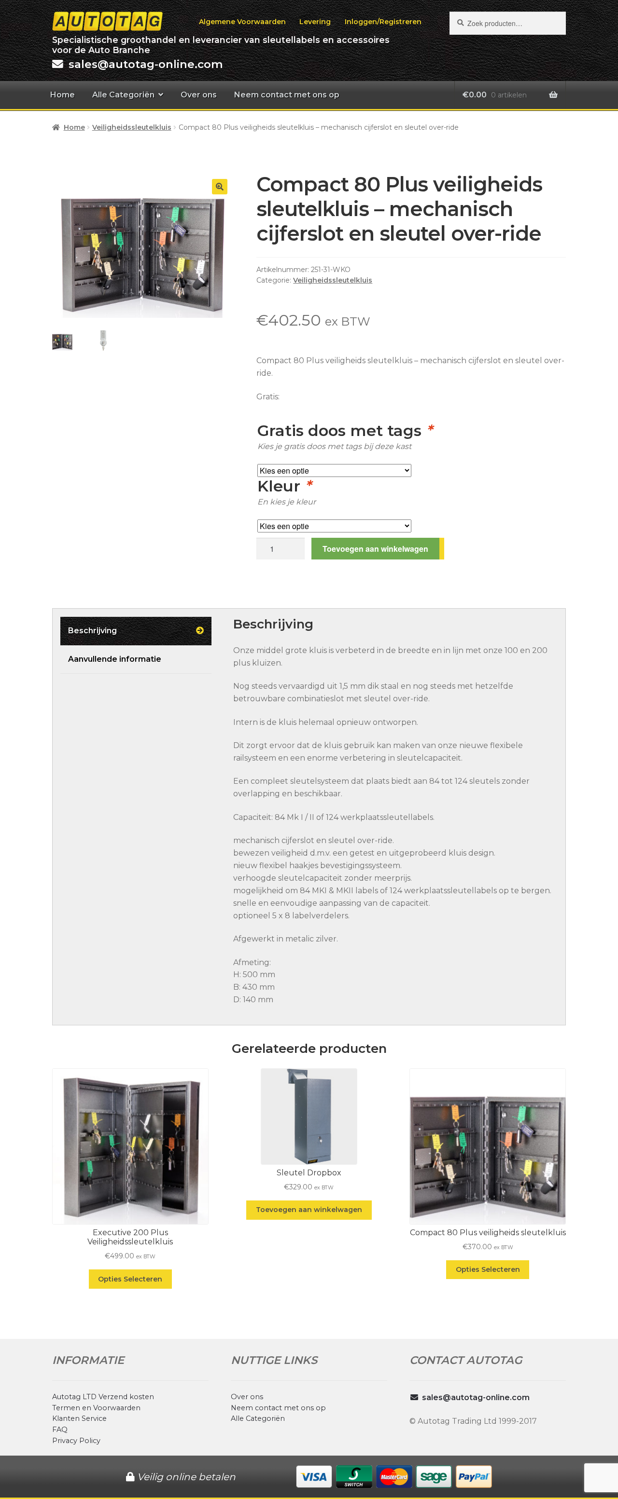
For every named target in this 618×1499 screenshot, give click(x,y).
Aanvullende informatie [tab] (114, 659)
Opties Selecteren (130, 1279)
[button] (219, 186)
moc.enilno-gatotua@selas (146, 64)
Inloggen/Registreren (383, 21)
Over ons (199, 94)
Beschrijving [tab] (92, 630)
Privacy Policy (76, 1440)
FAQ (60, 1429)
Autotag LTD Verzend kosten (103, 1396)
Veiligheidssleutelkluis (131, 127)
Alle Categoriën (123, 94)
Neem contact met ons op (286, 94)
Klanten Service (79, 1418)
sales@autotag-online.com (476, 1397)
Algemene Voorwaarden (242, 21)
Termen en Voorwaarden (96, 1408)
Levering (315, 21)
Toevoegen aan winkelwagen (375, 548)
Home (62, 94)
